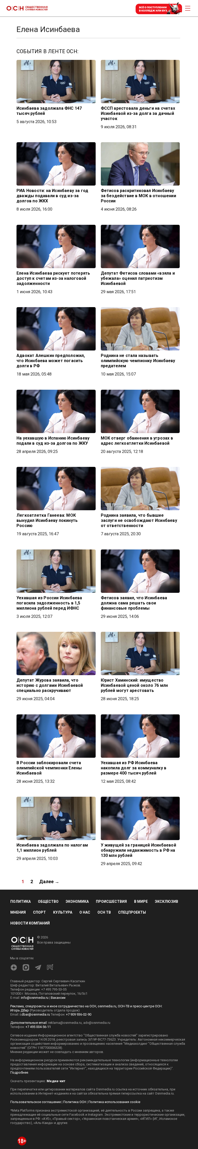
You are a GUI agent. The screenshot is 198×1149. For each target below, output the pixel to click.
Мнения (18, 912)
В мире (141, 901)
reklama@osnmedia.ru (65, 1023)
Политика (20, 901)
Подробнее (19, 1072)
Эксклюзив (166, 901)
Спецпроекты (132, 912)
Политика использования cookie (114, 1102)
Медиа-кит (56, 1081)
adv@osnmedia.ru (96, 1023)
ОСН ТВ (104, 912)
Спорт (39, 912)
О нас (84, 912)
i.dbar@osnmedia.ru (35, 1014)
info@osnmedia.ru (34, 998)
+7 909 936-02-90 (78, 1014)
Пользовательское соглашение (35, 1102)
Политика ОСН (74, 1102)
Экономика (77, 901)
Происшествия (111, 901)
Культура (62, 912)
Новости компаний (30, 923)
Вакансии (58, 998)
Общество (48, 901)
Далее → (49, 881)
